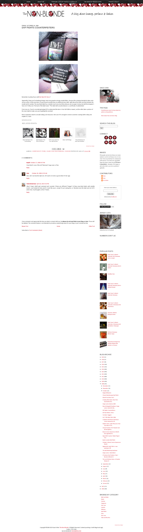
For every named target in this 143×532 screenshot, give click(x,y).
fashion (68, 151)
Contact (73, 3)
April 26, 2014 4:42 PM (43, 184)
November (105, 388)
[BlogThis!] (55, 149)
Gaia (27, 173)
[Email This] (53, 149)
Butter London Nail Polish (109, 440)
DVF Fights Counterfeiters (109, 410)
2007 (103, 486)
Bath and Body (104, 497)
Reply (27, 167)
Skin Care (103, 515)
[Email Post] (63, 149)
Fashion (103, 501)
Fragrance (103, 503)
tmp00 (28, 162)
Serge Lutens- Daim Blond (109, 452)
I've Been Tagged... (107, 415)
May (104, 473)
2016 (103, 364)
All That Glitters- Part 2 (108, 412)
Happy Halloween (107, 393)
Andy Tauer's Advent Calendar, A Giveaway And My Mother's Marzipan (114, 324)
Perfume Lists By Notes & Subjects (64, 2)
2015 (103, 367)
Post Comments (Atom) (35, 230)
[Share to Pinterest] (60, 149)
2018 (103, 359)
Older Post (92, 226)
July (104, 469)
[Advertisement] (110, 54)
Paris (102, 513)
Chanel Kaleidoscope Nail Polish (110, 395)
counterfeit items (39, 151)
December (105, 386)
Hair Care (103, 505)
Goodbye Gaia (111, 274)
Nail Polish (103, 511)
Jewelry (103, 507)
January (105, 483)
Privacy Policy (114, 2)
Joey (104, 178)
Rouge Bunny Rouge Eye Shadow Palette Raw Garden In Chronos (114, 343)
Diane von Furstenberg (55, 151)
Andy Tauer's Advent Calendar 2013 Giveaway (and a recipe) (114, 256)
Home (28, 2)
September (106, 464)
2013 (103, 371)
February (105, 481)
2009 (103, 381)
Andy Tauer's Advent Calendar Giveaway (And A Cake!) (114, 266)
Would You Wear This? (108, 397)
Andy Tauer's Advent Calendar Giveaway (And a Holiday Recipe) (114, 285)
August (105, 466)
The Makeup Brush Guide (93, 2)
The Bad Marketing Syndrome (110, 450)
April (104, 476)
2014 (103, 369)
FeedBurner (114, 196)
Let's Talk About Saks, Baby (109, 417)
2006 (103, 488)
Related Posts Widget (90, 146)
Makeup (103, 509)
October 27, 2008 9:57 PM (38, 162)
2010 (103, 379)
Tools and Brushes (105, 517)
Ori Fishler (105, 180)
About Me (41, 2)
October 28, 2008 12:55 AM (39, 173)
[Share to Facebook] (58, 149)
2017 (103, 362)
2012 (103, 374)
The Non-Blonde (64, 527)
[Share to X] (56, 149)
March (104, 478)
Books (102, 499)
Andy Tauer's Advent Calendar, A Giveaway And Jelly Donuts (114, 304)
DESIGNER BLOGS (76, 531)
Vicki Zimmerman (31, 184)
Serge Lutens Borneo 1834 (109, 404)
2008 (103, 383)
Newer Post (25, 226)
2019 (103, 357)
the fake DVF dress (44, 97)
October (105, 390)
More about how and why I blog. (109, 115)
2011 (103, 376)
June (104, 471)
